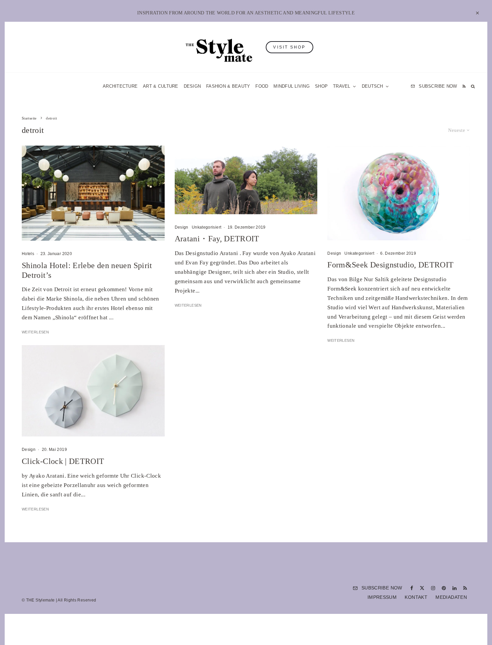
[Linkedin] (454, 588)
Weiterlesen (35, 332)
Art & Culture (160, 86)
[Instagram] (433, 588)
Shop (321, 86)
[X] (422, 588)
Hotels (28, 253)
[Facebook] (411, 588)
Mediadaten (451, 597)
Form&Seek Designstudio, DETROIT (390, 264)
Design (192, 86)
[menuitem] (375, 86)
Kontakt (416, 597)
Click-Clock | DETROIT (63, 461)
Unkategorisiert (206, 227)
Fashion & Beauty (228, 86)
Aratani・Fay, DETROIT (217, 238)
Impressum (382, 597)
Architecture (120, 86)
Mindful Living (291, 86)
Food (261, 86)
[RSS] (464, 86)
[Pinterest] (443, 588)
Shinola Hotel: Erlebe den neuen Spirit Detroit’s (87, 270)
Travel (341, 86)
